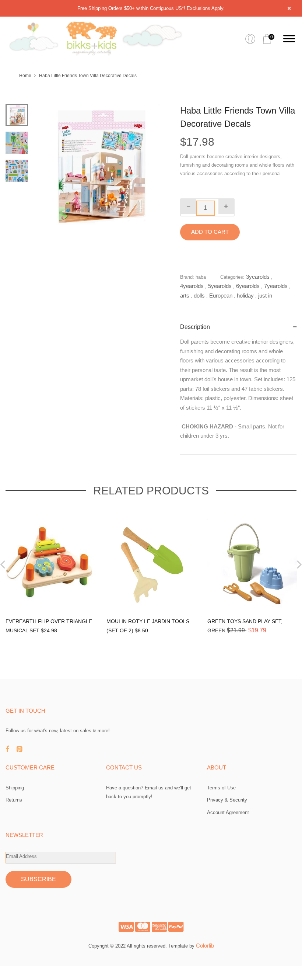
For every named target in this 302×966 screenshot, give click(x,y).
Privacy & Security (227, 800)
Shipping (15, 787)
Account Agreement (228, 812)
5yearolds (220, 286)
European (220, 295)
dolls (199, 295)
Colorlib (205, 945)
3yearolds (258, 277)
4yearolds (192, 286)
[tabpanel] (97, 166)
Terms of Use (221, 787)
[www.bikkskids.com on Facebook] (11, 749)
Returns (14, 800)
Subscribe (38, 879)
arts (184, 295)
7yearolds (276, 286)
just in (265, 295)
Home (25, 75)
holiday (245, 295)
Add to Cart (210, 232)
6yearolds (248, 286)
